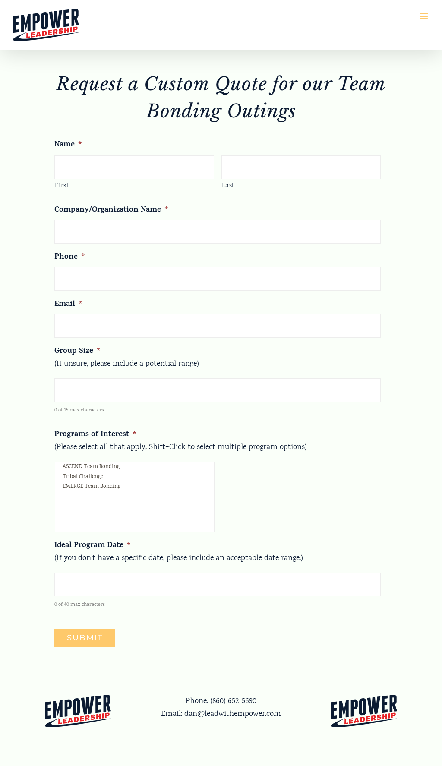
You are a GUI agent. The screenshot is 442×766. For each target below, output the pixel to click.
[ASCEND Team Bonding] (135, 467)
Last (228, 185)
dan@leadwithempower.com (232, 714)
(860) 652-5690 (233, 701)
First (62, 185)
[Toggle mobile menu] (424, 16)
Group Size (77, 352)
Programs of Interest (95, 435)
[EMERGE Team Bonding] (135, 487)
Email (68, 305)
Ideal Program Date (92, 546)
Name (68, 145)
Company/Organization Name (111, 210)
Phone (69, 258)
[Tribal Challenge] (135, 477)
